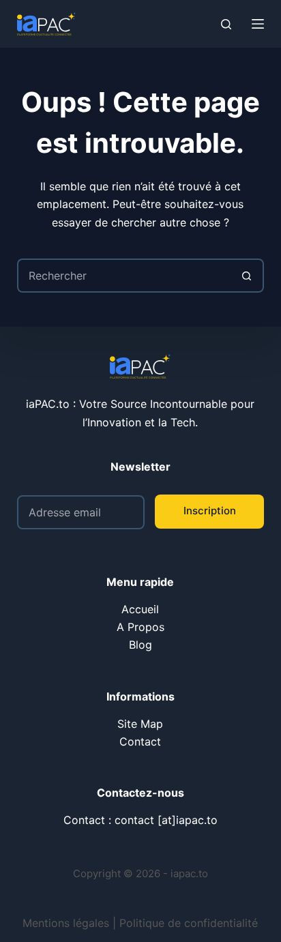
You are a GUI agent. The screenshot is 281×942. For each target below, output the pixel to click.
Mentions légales (66, 923)
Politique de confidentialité (188, 923)
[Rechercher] (226, 24)
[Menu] (258, 24)
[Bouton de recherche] (247, 276)
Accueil (140, 609)
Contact (140, 741)
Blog (140, 644)
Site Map (140, 724)
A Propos (140, 627)
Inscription (209, 510)
